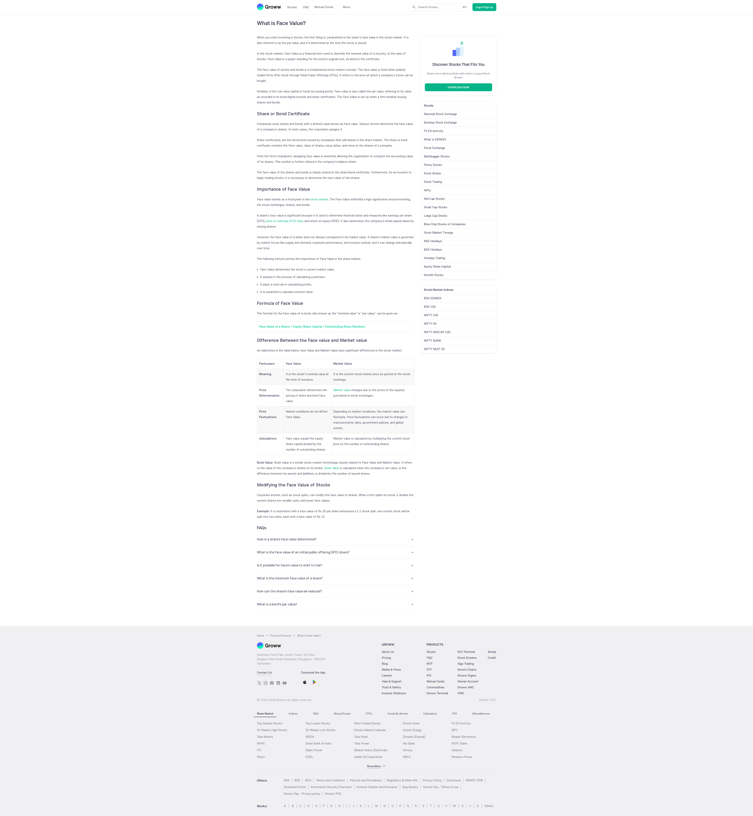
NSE (286, 780)
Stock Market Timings (438, 232)
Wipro (261, 757)
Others (488, 806)
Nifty (427, 190)
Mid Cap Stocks (434, 199)
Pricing (386, 658)
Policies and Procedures (366, 780)
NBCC (407, 757)
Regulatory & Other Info (402, 780)
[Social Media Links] (259, 683)
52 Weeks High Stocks (272, 730)
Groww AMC (466, 687)
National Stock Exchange (440, 114)
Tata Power (361, 743)
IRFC (454, 730)
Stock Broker (432, 173)
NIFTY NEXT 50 (434, 349)
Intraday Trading (434, 258)
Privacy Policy (432, 780)
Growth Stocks (434, 275)
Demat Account (468, 681)
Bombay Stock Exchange (440, 122)
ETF (429, 669)
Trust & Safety (391, 687)
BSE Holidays (433, 249)
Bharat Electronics (463, 737)
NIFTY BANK (432, 340)
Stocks (431, 652)
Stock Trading (433, 182)
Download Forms (295, 787)
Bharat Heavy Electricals (370, 750)
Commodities (435, 687)
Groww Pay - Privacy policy (302, 794)
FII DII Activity (433, 131)
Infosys (408, 750)
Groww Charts (467, 669)
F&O (429, 658)
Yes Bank (409, 743)
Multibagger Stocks (437, 156)
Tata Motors (265, 737)
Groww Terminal (437, 693)
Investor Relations (394, 693)
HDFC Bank (459, 743)
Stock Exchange (434, 148)
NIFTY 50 (430, 324)
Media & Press (391, 669)
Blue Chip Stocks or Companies (445, 224)
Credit (492, 658)
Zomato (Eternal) (414, 737)
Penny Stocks (433, 165)
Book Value (331, 468)
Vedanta (456, 750)
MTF (430, 664)
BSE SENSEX (432, 298)
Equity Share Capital (437, 266)
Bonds (492, 652)
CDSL (309, 757)
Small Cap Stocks (435, 207)
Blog (385, 664)
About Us (388, 652)
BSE (297, 780)
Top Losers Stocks (318, 723)
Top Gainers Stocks (269, 723)
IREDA (310, 737)
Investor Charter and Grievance (377, 787)
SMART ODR (474, 780)
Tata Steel (361, 737)
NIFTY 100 (431, 315)
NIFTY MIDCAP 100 (437, 332)
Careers (387, 675)
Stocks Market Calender (370, 730)
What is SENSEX (435, 139)
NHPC (261, 743)
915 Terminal (466, 652)
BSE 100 (430, 307)
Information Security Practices (331, 787)
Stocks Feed (411, 723)
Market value (341, 390)
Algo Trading (466, 664)
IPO (429, 675)
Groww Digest (467, 675)
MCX (308, 780)
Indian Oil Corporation (368, 757)
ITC (259, 750)
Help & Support (392, 681)
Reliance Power (461, 757)
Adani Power (314, 750)
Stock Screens (467, 658)
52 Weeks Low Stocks (320, 730)
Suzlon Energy (412, 730)
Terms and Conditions (330, 780)
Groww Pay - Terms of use (440, 787)
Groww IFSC (333, 794)
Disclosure (454, 780)
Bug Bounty (410, 787)
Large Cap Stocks (435, 216)
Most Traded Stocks (367, 723)
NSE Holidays (433, 241)
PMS (461, 693)
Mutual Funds (436, 681)
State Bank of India (318, 743)
